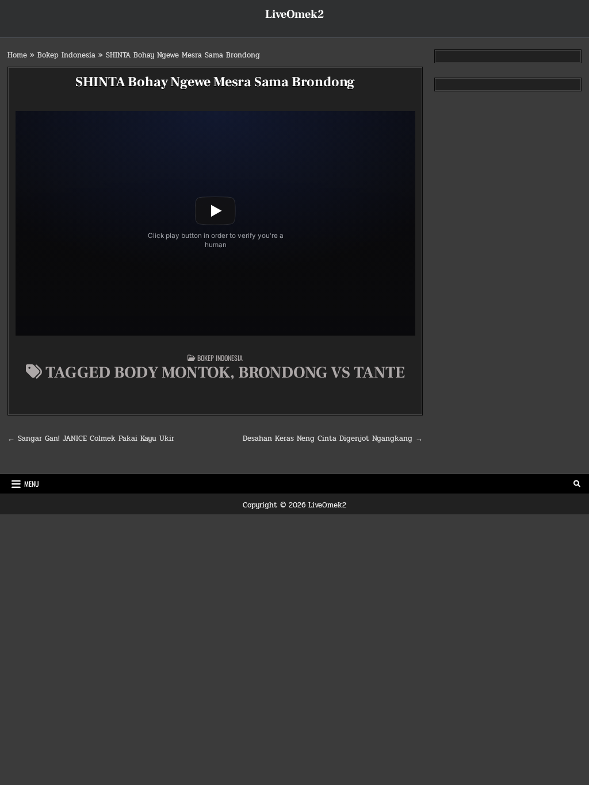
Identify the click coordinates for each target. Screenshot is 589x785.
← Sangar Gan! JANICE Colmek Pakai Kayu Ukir (90, 438)
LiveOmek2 (294, 14)
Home (17, 55)
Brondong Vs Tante (321, 372)
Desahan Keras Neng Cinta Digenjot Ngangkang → (333, 438)
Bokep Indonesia (66, 55)
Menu (31, 483)
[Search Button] (577, 484)
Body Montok (172, 372)
